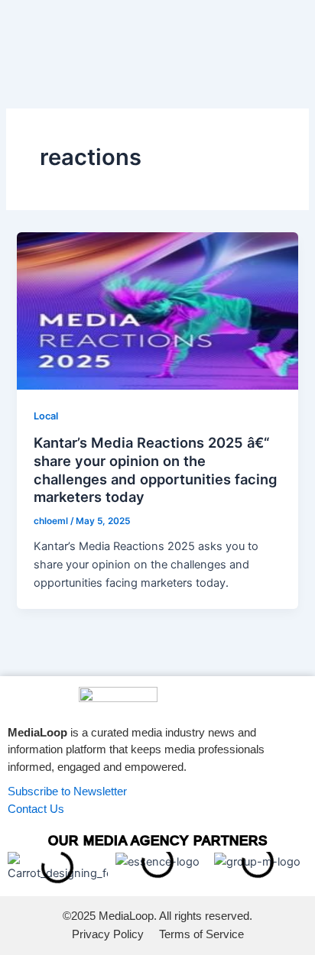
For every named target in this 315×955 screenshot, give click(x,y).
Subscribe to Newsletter (67, 791)
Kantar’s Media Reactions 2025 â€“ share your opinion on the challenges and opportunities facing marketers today (155, 469)
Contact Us (36, 808)
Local (46, 416)
